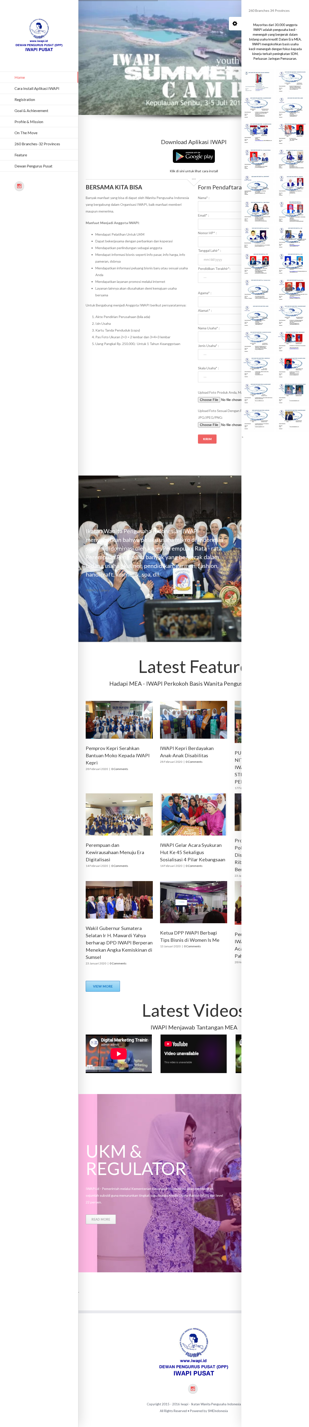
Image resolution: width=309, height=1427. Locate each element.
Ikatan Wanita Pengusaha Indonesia (215, 1404)
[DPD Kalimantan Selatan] (257, 342)
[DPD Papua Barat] (292, 342)
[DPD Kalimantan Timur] (292, 394)
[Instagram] (19, 186)
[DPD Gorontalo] (257, 368)
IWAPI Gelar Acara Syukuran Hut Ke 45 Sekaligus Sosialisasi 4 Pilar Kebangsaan (192, 852)
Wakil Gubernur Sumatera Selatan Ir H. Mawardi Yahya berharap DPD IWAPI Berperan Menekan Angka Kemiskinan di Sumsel (119, 942)
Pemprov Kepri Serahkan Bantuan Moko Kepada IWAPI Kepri (118, 755)
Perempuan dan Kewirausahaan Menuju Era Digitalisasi (115, 852)
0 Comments (119, 769)
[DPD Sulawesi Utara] (292, 368)
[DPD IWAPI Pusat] (257, 81)
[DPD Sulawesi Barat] (257, 394)
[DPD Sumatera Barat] (292, 420)
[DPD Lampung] (257, 420)
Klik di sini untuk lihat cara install (194, 171)
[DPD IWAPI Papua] (292, 81)
